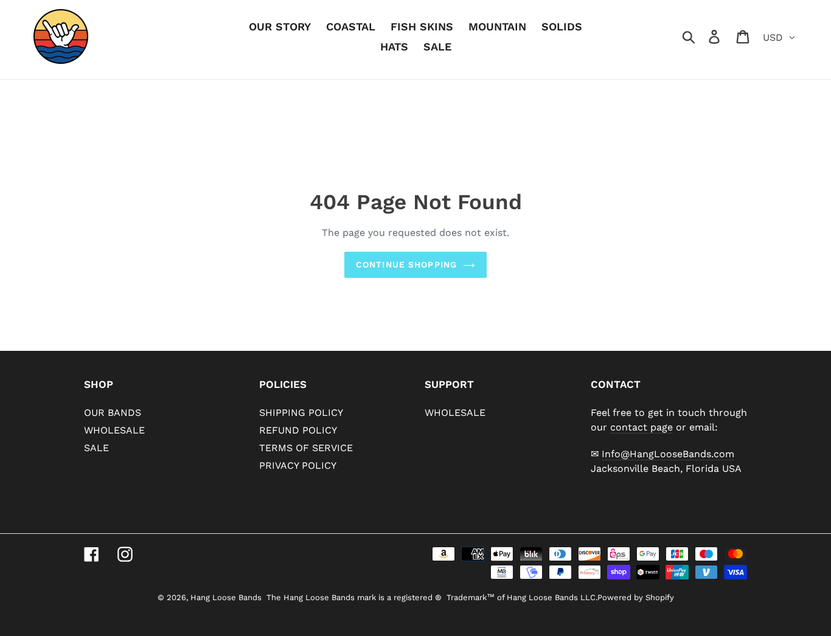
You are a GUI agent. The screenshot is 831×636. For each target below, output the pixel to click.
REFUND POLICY (298, 430)
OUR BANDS (112, 412)
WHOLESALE (114, 430)
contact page (641, 427)
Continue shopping (406, 264)
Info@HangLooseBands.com (668, 454)
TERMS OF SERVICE (306, 448)
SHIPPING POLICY (301, 412)
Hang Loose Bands (226, 597)
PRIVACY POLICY (297, 465)
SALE (96, 448)
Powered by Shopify (635, 597)
